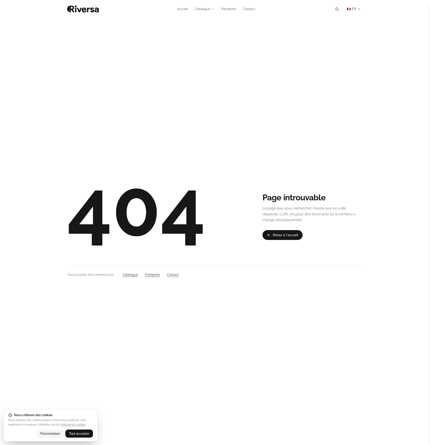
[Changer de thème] (337, 9)
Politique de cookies (73, 424)
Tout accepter (79, 433)
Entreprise (228, 9)
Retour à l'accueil (285, 235)
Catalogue (202, 9)
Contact (249, 9)
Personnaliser (50, 433)
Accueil (182, 9)
